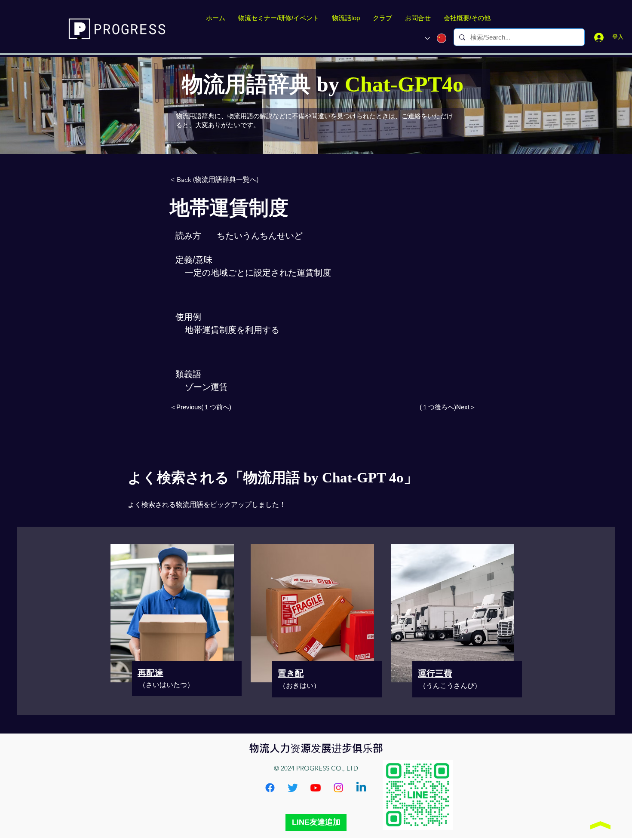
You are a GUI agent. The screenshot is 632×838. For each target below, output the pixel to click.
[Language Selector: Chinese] (435, 38)
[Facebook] (270, 788)
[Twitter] (293, 788)
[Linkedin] (361, 788)
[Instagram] (338, 788)
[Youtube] (316, 788)
